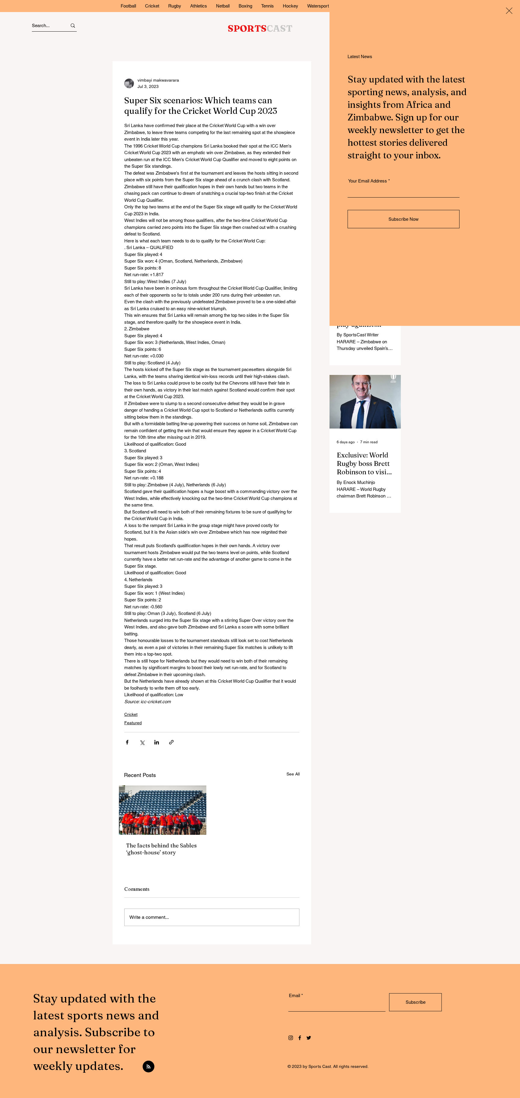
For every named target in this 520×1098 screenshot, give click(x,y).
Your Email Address (367, 181)
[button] (509, 11)
